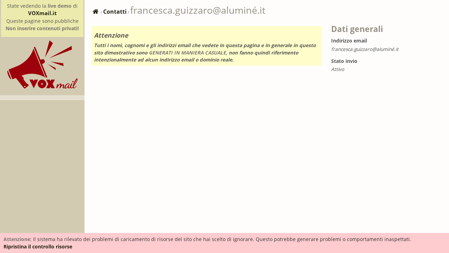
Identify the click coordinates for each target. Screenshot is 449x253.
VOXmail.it (42, 13)
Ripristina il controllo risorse (38, 246)
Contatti (115, 11)
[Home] (42, 86)
